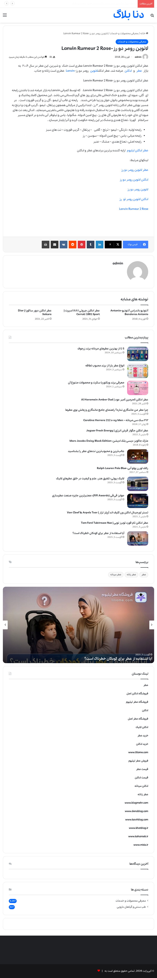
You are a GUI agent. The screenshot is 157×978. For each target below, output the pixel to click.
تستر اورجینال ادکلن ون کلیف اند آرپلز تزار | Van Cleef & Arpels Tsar (107, 513)
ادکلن (128, 71)
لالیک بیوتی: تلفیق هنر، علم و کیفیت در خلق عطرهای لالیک (90, 478)
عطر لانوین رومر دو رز (134, 170)
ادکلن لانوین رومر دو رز (134, 180)
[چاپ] (45, 244)
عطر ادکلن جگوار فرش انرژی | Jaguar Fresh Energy (117, 431)
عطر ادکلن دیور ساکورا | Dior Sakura (35, 312)
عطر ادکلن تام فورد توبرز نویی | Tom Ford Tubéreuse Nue (114, 523)
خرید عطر (142, 735)
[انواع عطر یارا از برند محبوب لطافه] (137, 371)
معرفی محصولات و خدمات (124, 33)
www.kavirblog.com (136, 820)
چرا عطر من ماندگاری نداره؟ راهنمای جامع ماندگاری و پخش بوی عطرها (106, 410)
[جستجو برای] (152, 16)
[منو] (5, 16)
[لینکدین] (99, 244)
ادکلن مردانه (141, 786)
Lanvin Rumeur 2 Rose (133, 209)
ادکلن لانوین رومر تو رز (133, 199)
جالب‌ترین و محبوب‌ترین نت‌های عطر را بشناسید (96, 451)
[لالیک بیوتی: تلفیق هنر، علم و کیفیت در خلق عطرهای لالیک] (137, 484)
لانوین (94, 71)
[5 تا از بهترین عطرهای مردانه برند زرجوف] (137, 354)
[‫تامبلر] (90, 244)
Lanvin (70, 71)
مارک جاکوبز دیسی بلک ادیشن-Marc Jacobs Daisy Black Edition (109, 441)
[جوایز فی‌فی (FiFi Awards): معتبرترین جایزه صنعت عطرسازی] (137, 501)
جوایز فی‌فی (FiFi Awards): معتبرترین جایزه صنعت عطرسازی (88, 496)
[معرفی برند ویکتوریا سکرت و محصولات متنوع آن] (137, 388)
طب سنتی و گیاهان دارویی (131, 907)
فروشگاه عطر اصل (138, 719)
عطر (139, 71)
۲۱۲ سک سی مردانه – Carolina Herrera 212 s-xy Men (115, 420)
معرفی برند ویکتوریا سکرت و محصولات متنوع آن (96, 383)
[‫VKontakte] (63, 244)
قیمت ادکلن (141, 777)
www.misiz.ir (140, 845)
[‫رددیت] (72, 244)
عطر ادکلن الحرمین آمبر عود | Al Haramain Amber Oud (114, 400)
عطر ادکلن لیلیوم (137, 150)
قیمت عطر (142, 769)
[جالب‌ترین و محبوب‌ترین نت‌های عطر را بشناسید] (137, 456)
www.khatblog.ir (138, 828)
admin (138, 57)
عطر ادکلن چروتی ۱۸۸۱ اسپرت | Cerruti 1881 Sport (82, 312)
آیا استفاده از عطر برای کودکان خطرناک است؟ (111, 4)
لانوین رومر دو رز (137, 189)
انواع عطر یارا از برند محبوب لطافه (104, 366)
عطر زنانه (131, 574)
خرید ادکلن (142, 744)
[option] (78, 625)
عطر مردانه (115, 574)
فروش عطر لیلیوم (138, 761)
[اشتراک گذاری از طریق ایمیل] (54, 244)
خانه (143, 33)
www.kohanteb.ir (138, 836)
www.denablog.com (136, 811)
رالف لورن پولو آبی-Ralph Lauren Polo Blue (122, 468)
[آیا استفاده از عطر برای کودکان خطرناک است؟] (137, 538)
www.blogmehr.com (136, 803)
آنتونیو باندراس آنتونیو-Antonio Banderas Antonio (129, 312)
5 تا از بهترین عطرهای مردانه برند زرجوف (101, 349)
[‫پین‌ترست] (81, 244)
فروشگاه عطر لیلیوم (137, 702)
